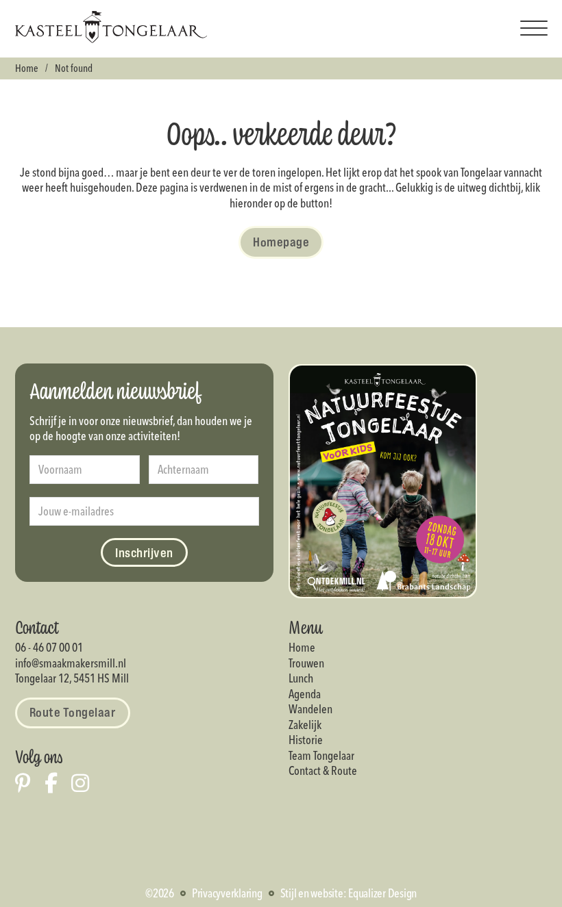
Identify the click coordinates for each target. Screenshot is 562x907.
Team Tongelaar (321, 755)
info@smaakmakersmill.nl (70, 663)
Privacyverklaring (227, 893)
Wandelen (310, 709)
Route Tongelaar (72, 711)
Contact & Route (323, 770)
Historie (306, 739)
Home (26, 68)
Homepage (281, 241)
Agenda (305, 694)
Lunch (301, 678)
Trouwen (306, 663)
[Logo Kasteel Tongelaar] (111, 38)
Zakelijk (305, 724)
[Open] (534, 29)
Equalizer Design (382, 893)
